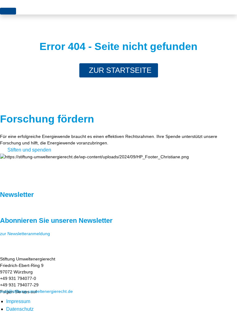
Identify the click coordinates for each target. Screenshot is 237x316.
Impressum (18, 301)
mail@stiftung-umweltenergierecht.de (36, 291)
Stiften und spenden (29, 149)
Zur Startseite (120, 70)
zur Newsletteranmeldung (25, 233)
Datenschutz (20, 309)
